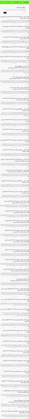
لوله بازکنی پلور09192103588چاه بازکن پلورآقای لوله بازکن (15, 47)
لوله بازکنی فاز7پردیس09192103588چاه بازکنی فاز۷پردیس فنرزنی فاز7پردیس (17, 221)
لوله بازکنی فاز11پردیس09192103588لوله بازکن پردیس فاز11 (14, 309)
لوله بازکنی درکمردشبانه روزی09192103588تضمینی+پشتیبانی (19, 279)
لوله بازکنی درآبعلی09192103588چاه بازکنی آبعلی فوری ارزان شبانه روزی (14, 17)
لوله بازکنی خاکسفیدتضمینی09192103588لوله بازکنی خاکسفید (15, 320)
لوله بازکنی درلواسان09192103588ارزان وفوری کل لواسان (16, 27)
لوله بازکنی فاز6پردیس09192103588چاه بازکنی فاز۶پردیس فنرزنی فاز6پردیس (17, 231)
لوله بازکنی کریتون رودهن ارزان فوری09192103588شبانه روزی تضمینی (19, 77)
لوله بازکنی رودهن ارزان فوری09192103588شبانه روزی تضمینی (14, 140)
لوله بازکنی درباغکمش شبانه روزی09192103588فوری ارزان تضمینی (15, 181)
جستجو (5, 12)
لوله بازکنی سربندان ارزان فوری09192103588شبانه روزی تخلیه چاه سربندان (15, 98)
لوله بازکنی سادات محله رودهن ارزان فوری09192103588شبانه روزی (19, 88)
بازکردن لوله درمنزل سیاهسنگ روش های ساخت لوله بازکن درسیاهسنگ (15, 411)
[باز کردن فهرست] (1, 2)
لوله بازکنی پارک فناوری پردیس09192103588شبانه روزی (16, 341)
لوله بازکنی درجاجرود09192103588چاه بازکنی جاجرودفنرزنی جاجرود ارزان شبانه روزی (17, 170)
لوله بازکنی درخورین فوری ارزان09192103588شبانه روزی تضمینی (15, 130)
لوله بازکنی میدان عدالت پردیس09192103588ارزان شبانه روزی (16, 351)
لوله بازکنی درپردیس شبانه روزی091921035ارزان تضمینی (16, 371)
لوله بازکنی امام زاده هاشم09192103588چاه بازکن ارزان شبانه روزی (16, 37)
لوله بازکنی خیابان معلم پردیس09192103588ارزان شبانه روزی (14, 57)
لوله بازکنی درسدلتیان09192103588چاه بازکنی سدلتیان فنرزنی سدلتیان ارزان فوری (15, 160)
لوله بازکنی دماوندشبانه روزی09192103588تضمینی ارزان (16, 361)
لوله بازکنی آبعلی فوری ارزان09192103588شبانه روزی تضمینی (15, 120)
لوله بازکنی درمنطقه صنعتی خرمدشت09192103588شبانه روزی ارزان (18, 66)
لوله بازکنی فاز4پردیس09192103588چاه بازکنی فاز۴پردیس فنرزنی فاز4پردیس (17, 250)
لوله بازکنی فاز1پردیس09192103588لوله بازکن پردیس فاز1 (15, 300)
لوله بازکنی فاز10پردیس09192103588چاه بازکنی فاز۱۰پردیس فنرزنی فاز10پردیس (16, 201)
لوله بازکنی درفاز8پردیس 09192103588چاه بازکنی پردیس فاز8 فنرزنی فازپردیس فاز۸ (16, 269)
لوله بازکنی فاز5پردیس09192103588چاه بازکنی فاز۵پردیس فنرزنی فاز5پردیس (17, 240)
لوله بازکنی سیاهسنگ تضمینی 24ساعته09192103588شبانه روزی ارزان (18, 401)
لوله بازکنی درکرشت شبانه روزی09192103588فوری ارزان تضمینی (15, 192)
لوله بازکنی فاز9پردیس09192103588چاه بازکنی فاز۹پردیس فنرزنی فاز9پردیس (17, 211)
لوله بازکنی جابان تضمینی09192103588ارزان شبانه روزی (16, 331)
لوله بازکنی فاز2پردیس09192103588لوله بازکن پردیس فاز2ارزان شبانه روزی (15, 289)
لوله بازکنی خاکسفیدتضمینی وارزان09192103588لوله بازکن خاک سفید (15, 381)
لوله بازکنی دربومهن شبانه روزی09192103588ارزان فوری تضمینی (16, 150)
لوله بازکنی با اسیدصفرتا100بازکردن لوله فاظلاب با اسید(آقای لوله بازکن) (16, 391)
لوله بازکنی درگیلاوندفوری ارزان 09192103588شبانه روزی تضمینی (15, 109)
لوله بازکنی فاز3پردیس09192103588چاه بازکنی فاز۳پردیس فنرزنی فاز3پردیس (17, 260)
